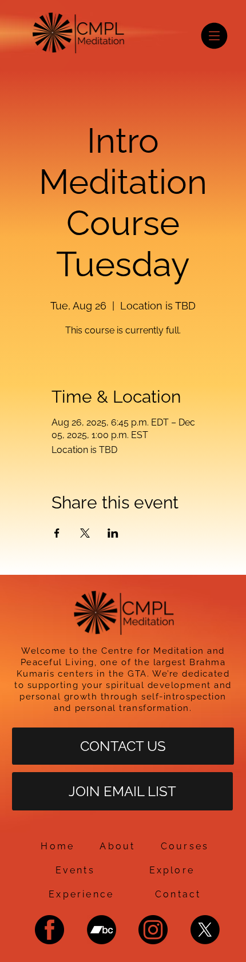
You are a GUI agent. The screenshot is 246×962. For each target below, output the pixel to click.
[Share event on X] (85, 533)
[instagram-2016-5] (153, 929)
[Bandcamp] (101, 929)
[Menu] (214, 36)
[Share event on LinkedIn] (113, 533)
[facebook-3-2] (49, 929)
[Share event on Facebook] (56, 533)
